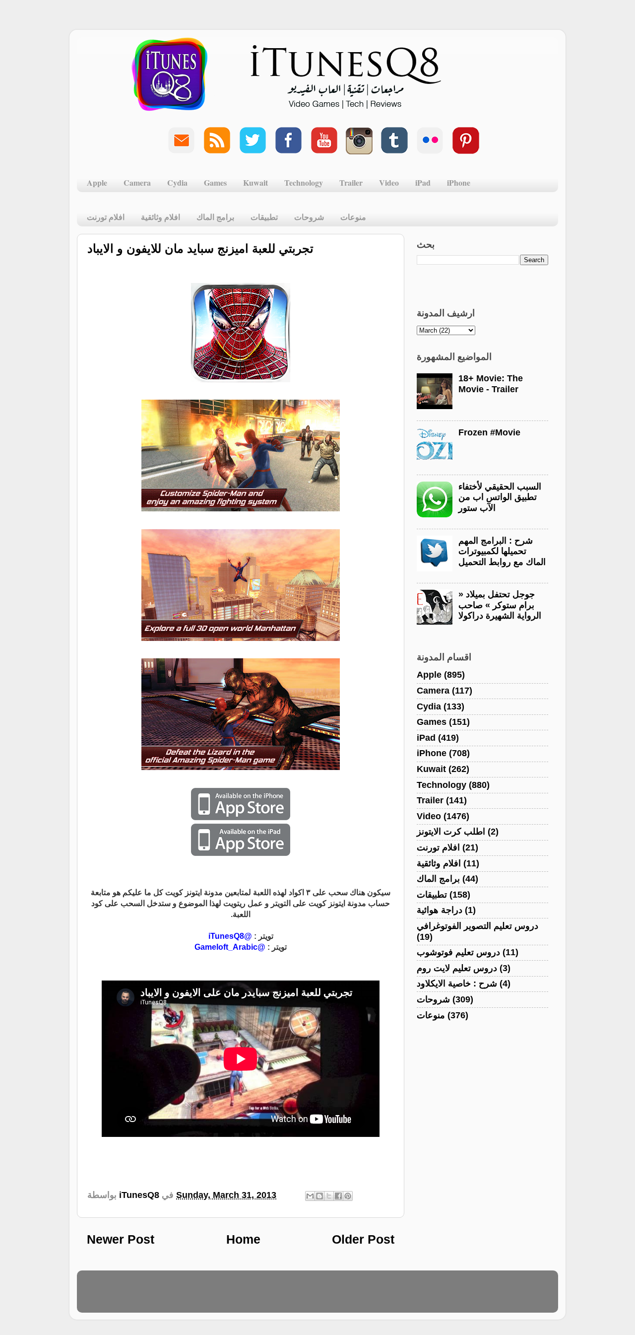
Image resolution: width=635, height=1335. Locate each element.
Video (389, 182)
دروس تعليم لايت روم (457, 968)
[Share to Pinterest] (348, 1196)
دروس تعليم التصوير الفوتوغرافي (477, 926)
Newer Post (120, 1239)
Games (215, 182)
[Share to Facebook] (338, 1196)
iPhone (458, 182)
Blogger (365, 1296)
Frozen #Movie (489, 432)
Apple (97, 182)
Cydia (177, 182)
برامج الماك (215, 216)
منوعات (353, 216)
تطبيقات (264, 216)
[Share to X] (329, 1196)
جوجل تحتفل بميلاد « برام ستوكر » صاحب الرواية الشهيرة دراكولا (499, 605)
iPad (423, 182)
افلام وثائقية (160, 216)
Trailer (351, 182)
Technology (303, 182)
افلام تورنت (106, 216)
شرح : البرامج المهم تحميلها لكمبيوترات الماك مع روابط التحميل (502, 551)
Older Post (363, 1239)
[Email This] (310, 1196)
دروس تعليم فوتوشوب (458, 952)
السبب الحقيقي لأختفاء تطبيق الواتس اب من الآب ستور (499, 497)
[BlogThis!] (319, 1196)
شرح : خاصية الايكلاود (457, 983)
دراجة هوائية (439, 910)
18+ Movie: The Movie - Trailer (490, 383)
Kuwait (255, 182)
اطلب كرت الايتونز (451, 832)
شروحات (309, 216)
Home (243, 1239)
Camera (137, 182)
